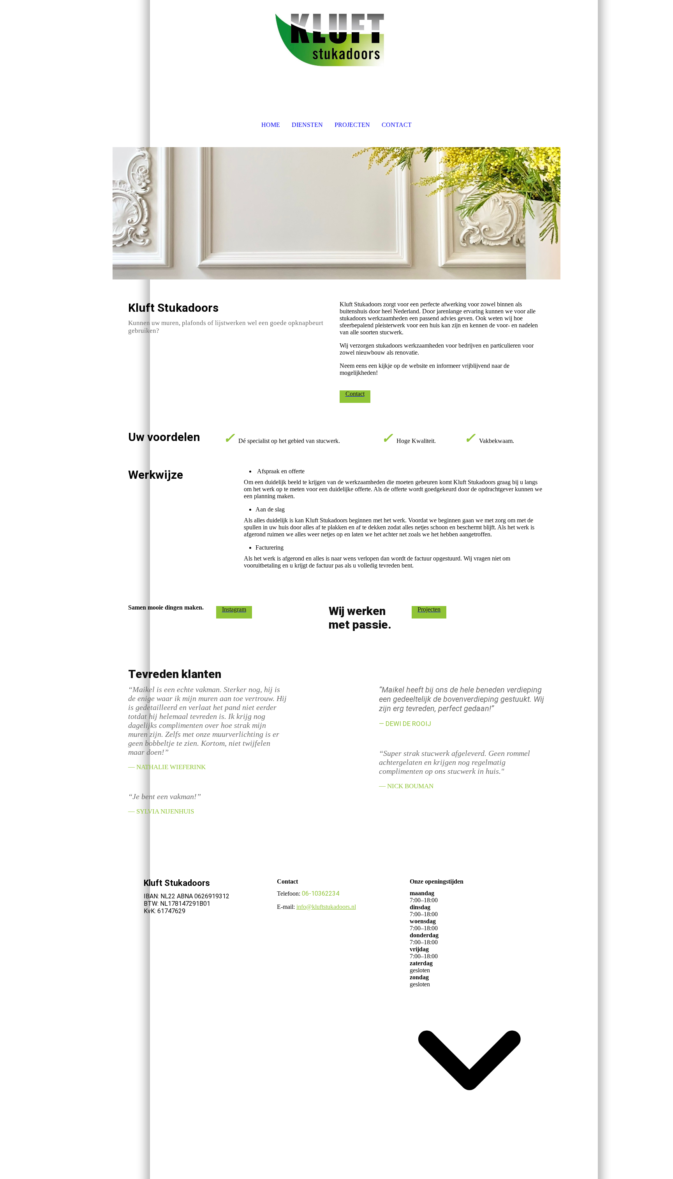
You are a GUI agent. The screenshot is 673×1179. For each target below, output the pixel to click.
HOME (270, 124)
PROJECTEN (352, 124)
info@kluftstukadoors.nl (326, 906)
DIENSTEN (307, 124)
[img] (336, 39)
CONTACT (397, 124)
